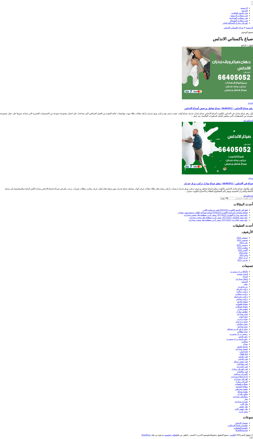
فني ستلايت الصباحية (238, 18)
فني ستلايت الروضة (239, 15)
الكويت (233, 435)
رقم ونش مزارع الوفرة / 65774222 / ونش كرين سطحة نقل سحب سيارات (216, 215)
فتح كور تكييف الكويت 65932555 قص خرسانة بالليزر (225, 210)
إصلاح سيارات (242, 279)
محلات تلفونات (241, 384)
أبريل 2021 (243, 258)
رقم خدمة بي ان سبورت (237, 339)
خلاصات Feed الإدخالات (238, 425)
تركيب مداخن (242, 299)
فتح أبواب (244, 351)
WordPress (146, 435)
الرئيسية (244, 8)
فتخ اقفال (243, 354)
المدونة (245, 10)
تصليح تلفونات (242, 304)
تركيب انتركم (242, 289)
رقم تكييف (243, 336)
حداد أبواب (243, 316)
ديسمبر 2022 (242, 245)
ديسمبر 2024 (242, 238)
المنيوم (245, 281)
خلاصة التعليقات (241, 428)
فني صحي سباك (241, 361)
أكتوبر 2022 (243, 250)
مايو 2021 (244, 255)
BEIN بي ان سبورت (239, 271)
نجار (246, 399)
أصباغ (250, 103)
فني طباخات (242, 364)
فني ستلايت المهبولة (239, 20)
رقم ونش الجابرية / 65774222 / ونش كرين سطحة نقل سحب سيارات (218, 220)
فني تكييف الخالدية (239, 13)
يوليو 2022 (243, 253)
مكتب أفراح (242, 394)
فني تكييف (243, 356)
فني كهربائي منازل (240, 369)
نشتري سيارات (241, 401)
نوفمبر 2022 (242, 248)
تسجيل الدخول (241, 423)
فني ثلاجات (243, 359)
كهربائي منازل (241, 381)
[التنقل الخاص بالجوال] (252, 1)
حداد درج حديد (242, 321)
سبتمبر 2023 (242, 240)
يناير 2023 (243, 243)
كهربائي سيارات (241, 379)
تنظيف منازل (242, 311)
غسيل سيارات (241, 349)
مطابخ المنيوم (242, 386)
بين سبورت (243, 286)
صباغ (251, 178)
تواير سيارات (242, 314)
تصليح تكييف (242, 301)
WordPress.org (241, 430)
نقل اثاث (244, 404)
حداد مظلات (242, 331)
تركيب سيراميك (241, 296)
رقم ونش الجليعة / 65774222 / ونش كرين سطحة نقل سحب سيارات (218, 217)
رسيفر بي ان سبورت (239, 334)
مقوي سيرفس (241, 389)
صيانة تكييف (242, 346)
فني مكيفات (242, 371)
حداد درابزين (242, 319)
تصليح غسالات (241, 306)
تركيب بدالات (242, 291)
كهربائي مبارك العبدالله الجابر (235, 23)
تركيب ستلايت (241, 294)
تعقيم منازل (242, 309)
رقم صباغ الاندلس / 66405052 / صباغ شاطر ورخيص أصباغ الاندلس (218, 108)
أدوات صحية (242, 274)
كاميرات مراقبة (241, 374)
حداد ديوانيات (242, 324)
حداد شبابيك (242, 326)
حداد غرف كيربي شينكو (237, 329)
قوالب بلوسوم (171, 435)
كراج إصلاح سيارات (239, 376)
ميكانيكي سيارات (240, 396)
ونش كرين (243, 411)
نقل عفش (243, 406)
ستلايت (244, 341)
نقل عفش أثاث (241, 409)
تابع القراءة (248, 120)
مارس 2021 (242, 260)
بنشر (246, 284)
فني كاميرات (242, 366)
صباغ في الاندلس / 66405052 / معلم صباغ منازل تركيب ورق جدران (218, 183)
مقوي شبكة (242, 391)
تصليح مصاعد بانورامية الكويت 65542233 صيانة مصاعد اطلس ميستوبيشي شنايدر (213, 212)
